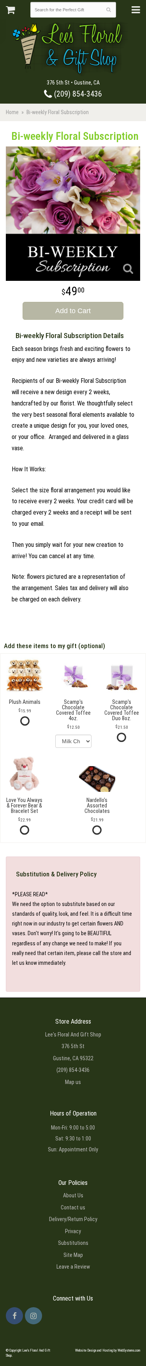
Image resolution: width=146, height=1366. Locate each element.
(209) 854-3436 (77, 94)
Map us (73, 1082)
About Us (73, 1195)
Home (12, 112)
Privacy (73, 1231)
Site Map (73, 1255)
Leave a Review (73, 1267)
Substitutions (73, 1243)
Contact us (73, 1207)
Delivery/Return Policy (73, 1219)
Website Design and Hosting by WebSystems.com (107, 1350)
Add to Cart (73, 311)
